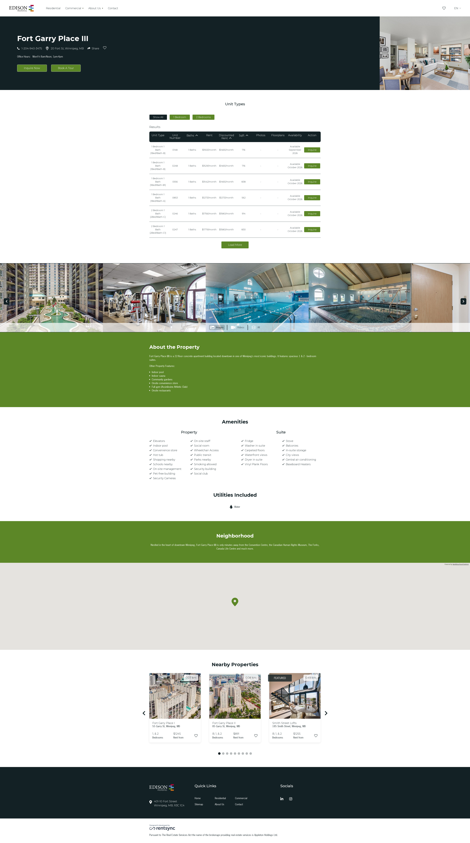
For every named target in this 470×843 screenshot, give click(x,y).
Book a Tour (66, 68)
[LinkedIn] (281, 799)
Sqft (242, 135)
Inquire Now (32, 68)
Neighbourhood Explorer (461, 564)
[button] (235, 602)
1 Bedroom (179, 117)
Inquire (312, 149)
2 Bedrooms (203, 117)
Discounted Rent (226, 137)
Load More (235, 245)
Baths (191, 135)
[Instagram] (290, 799)
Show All (158, 117)
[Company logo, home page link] (21, 8)
